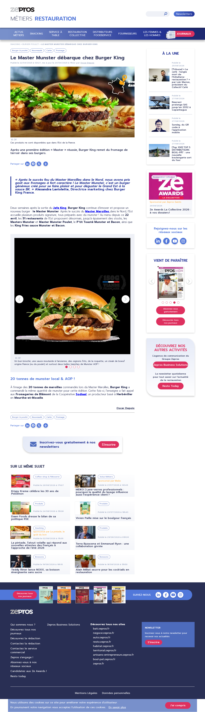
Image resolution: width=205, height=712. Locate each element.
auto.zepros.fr (101, 637)
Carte (49, 50)
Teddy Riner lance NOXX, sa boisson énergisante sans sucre (35, 571)
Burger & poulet (20, 50)
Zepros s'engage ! (21, 657)
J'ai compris (177, 705)
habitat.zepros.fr (103, 646)
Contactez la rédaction (25, 643)
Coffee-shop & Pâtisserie (47, 476)
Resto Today (170, 386)
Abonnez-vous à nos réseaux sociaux (23, 664)
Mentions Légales (86, 693)
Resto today (18, 676)
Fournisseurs (127, 34)
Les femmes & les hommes (152, 33)
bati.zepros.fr (101, 629)
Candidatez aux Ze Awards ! (28, 671)
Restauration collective (77, 33)
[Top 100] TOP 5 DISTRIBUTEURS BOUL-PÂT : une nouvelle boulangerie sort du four (181, 154)
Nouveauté (37, 50)
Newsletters (184, 14)
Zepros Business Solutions (170, 365)
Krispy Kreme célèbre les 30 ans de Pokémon (35, 492)
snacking (15, 44)
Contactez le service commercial (23, 650)
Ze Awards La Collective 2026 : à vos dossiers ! (170, 211)
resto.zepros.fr (102, 642)
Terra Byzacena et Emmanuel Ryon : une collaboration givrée (102, 545)
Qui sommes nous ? (22, 625)
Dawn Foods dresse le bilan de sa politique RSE (33, 518)
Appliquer (165, 13)
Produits (39, 503)
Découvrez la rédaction (25, 638)
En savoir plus (117, 707)
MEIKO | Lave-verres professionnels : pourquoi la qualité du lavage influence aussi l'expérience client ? (102, 492)
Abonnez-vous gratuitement (170, 310)
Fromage (60, 50)
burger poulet (30, 44)
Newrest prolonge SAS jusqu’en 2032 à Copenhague (181, 106)
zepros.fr (98, 664)
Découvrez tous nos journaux (171, 321)
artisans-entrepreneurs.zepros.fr (113, 655)
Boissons (39, 556)
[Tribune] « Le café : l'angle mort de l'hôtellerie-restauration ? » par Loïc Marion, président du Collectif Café (181, 78)
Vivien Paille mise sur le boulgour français (103, 518)
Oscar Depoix (87, 62)
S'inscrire (108, 444)
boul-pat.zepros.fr (104, 659)
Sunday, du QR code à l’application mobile (180, 128)
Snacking (36, 34)
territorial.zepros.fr (104, 650)
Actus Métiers (18, 33)
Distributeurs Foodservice (102, 33)
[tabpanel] (72, 302)
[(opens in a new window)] (46, 164)
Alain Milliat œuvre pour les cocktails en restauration (102, 571)
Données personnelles (116, 693)
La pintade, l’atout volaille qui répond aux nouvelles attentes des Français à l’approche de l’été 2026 (39, 545)
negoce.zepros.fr (103, 633)
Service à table (55, 33)
